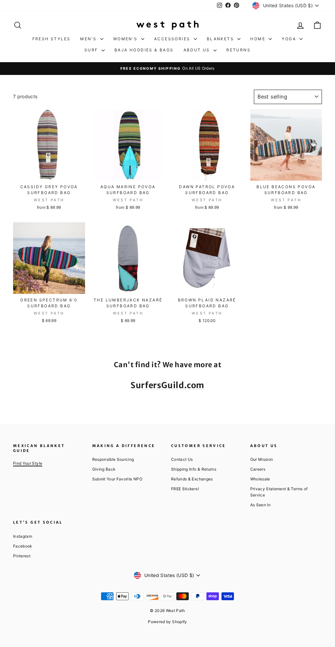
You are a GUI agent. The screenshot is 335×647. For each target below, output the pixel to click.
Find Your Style (27, 463)
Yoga (290, 38)
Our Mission (261, 459)
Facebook (22, 546)
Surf (92, 49)
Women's (126, 38)
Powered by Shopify (167, 621)
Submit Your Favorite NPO (117, 478)
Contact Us (182, 459)
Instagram (22, 536)
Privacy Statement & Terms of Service (279, 491)
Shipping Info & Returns (193, 469)
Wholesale (260, 478)
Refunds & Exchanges (192, 478)
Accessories (173, 38)
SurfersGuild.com (167, 385)
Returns (238, 49)
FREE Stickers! (185, 488)
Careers (257, 469)
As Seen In (260, 504)
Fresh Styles (51, 38)
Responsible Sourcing (113, 459)
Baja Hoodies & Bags (144, 49)
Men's (89, 38)
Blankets (221, 38)
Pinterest (21, 555)
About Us (198, 49)
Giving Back (103, 469)
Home (258, 38)
